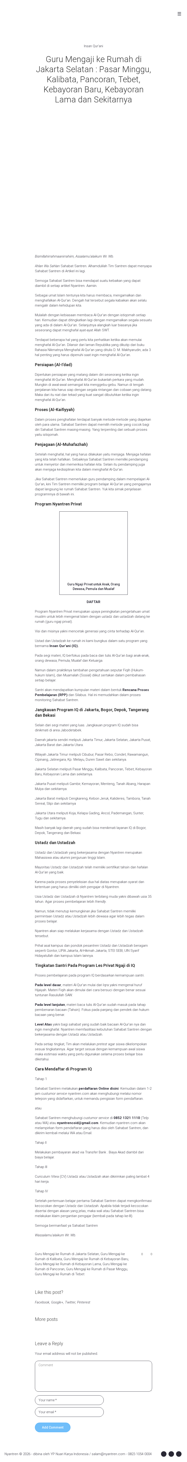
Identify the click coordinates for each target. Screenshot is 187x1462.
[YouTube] (179, 1454)
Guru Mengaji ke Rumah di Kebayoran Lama (68, 1264)
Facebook (42, 1302)
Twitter (70, 1302)
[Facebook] (163, 1454)
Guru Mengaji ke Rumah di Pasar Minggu (96, 1269)
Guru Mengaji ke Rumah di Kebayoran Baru (96, 1259)
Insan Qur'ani (93, 46)
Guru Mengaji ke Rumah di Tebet (59, 1274)
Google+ (57, 1302)
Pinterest (83, 1302)
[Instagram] (171, 1454)
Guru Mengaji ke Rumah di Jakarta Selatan (67, 1254)
